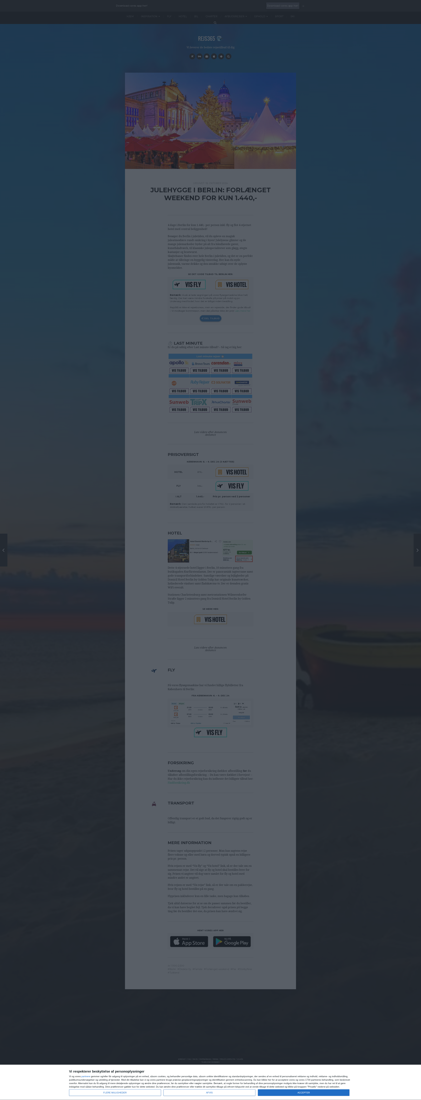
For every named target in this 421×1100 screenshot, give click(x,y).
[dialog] (210, 1082)
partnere (85, 1076)
